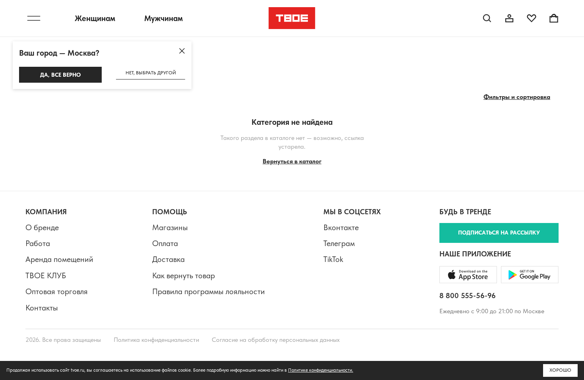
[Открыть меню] (33, 18)
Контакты (41, 307)
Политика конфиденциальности (156, 339)
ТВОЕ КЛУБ (45, 275)
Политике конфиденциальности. (320, 370)
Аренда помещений (59, 259)
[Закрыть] (181, 50)
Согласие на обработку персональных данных (276, 339)
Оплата (165, 243)
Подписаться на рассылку (499, 232)
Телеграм (339, 243)
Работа (37, 243)
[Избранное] (531, 18)
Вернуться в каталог (292, 161)
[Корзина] (554, 18)
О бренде (42, 227)
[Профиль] (509, 18)
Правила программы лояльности (208, 291)
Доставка (168, 259)
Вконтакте (341, 227)
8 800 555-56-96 (467, 295)
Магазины (170, 227)
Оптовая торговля (56, 291)
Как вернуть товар (183, 275)
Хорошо (560, 370)
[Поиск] (487, 18)
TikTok (333, 259)
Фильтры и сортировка (516, 97)
